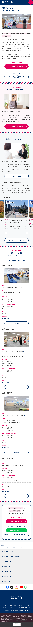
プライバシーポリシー (18, 605)
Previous (6, 233)
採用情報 (21, 610)
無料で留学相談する (16, 521)
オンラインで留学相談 (16, 66)
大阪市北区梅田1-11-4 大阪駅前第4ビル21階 (13, 415)
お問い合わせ (5, 607)
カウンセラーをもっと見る (16, 240)
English (28, 619)
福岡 (24, 260)
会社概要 (4, 605)
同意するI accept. (17, 624)
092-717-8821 (5, 491)
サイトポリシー (27, 605)
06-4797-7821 (5, 447)
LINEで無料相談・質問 (16, 530)
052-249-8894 (5, 382)
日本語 (23, 619)
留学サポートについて (16, 176)
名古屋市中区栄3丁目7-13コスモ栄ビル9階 (12, 351)
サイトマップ (10, 605)
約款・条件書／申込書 (19, 607)
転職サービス (28, 607)
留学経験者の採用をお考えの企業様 (11, 610)
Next (27, 233)
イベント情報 (16, 323)
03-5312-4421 (5, 318)
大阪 (19, 260)
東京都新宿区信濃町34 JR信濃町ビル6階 (12, 287)
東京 (7, 260)
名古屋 (13, 260)
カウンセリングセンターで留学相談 (16, 77)
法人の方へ (11, 607)
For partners (26, 610)
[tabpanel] (16, 214)
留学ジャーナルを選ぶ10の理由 (11, 556)
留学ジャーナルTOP (7, 551)
